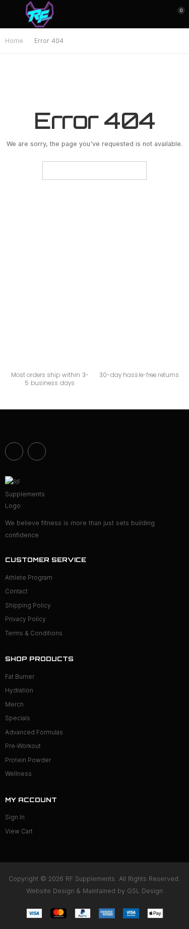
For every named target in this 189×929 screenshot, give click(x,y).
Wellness (18, 773)
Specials (17, 718)
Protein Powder (28, 760)
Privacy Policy (25, 619)
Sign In (15, 817)
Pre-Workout (23, 746)
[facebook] (14, 451)
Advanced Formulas (34, 732)
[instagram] (37, 451)
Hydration (19, 690)
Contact (16, 591)
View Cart (19, 831)
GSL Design (145, 891)
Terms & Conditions (33, 633)
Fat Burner (19, 676)
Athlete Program (28, 577)
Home (14, 40)
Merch (14, 704)
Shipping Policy (28, 605)
